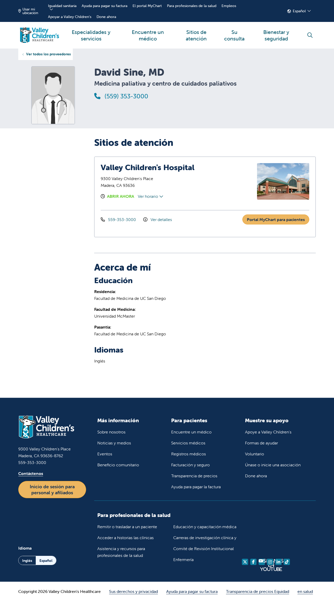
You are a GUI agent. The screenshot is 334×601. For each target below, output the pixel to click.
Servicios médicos (188, 442)
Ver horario (148, 196)
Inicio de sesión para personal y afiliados (52, 490)
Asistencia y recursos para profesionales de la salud (121, 552)
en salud (305, 591)
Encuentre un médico (148, 35)
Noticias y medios (114, 442)
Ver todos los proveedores (48, 54)
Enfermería (183, 559)
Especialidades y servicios (91, 35)
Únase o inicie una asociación (273, 464)
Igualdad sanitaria (62, 5)
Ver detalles (161, 219)
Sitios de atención (196, 35)
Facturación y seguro (190, 464)
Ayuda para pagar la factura (196, 486)
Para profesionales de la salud (191, 5)
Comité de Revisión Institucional (203, 548)
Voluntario (254, 453)
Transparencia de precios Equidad (257, 591)
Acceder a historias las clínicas (125, 537)
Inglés (27, 560)
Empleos (229, 5)
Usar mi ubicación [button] (30, 11)
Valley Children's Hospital (147, 167)
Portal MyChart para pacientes (276, 219)
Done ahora (106, 16)
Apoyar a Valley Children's (69, 16)
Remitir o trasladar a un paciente (127, 526)
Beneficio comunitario (118, 464)
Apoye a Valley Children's (268, 432)
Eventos (104, 453)
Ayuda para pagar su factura (104, 5)
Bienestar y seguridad (276, 35)
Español (299, 11)
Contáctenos (30, 473)
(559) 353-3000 (125, 96)
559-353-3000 (122, 219)
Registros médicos (188, 453)
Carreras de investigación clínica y (204, 537)
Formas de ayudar (261, 442)
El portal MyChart (147, 5)
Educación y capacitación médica (204, 526)
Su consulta (234, 35)
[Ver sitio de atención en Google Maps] (228, 181)
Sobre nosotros (111, 432)
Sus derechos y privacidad (133, 591)
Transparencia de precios (194, 475)
